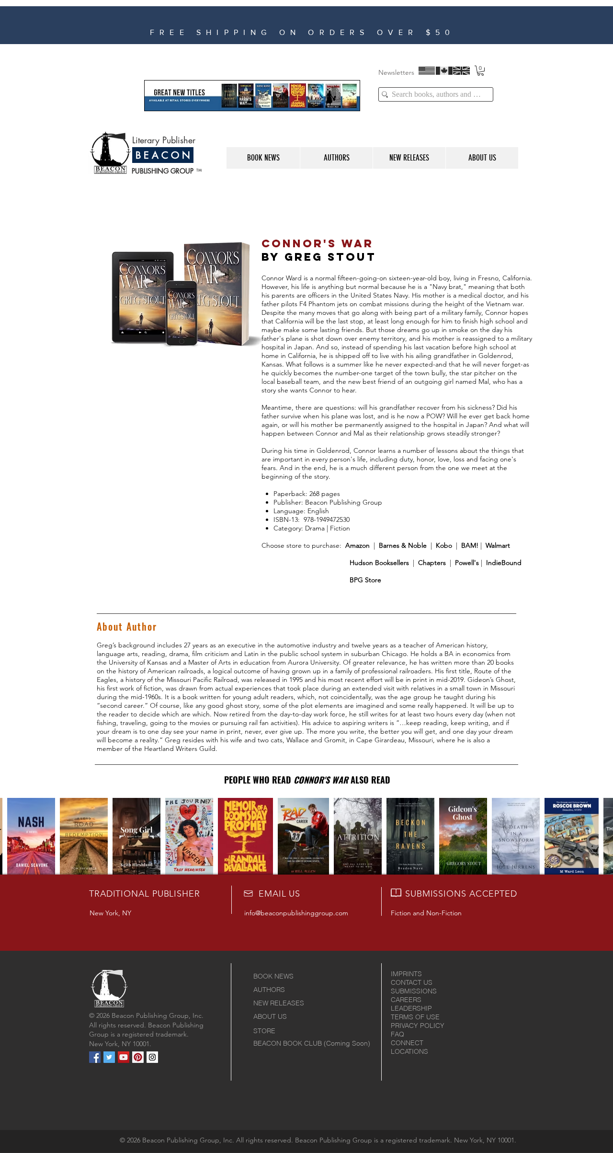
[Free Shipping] (323, 32)
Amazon (357, 545)
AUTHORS (269, 989)
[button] (481, 71)
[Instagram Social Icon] (152, 1057)
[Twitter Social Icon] (109, 1057)
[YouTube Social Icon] (123, 1057)
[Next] (537, 25)
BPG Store (365, 580)
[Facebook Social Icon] (95, 1057)
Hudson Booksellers (379, 562)
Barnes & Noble (403, 545)
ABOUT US (270, 1016)
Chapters (431, 562)
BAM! (468, 545)
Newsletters (396, 72)
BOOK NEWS (273, 976)
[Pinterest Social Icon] (138, 1057)
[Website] (310, 31)
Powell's (467, 562)
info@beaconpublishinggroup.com (296, 913)
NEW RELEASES (278, 1003)
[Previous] (98, 25)
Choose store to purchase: (303, 545)
